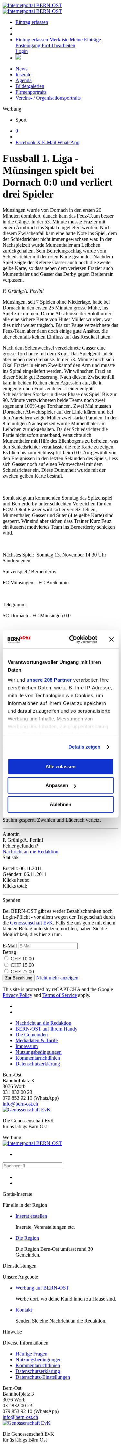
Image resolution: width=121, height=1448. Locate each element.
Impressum (26, 1046)
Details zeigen (84, 747)
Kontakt (23, 1310)
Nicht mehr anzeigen (57, 977)
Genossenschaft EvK (31, 922)
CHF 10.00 (22, 958)
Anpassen (56, 785)
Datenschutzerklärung (37, 1063)
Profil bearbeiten (58, 45)
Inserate (23, 74)
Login (21, 51)
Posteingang (28, 45)
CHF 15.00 (22, 965)
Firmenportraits (30, 92)
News (21, 68)
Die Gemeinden (31, 1034)
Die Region (27, 1238)
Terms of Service (59, 995)
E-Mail (10, 945)
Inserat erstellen (31, 1216)
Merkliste (59, 39)
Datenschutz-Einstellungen (42, 1377)
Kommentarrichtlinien (37, 1058)
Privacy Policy (17, 995)
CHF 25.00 (22, 971)
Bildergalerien (29, 86)
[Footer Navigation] (18, 57)
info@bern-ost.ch (20, 1104)
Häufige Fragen (31, 1353)
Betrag (9, 952)
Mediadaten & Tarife (36, 1040)
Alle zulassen (60, 766)
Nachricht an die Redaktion (30, 851)
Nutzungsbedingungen (38, 1052)
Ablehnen (60, 804)
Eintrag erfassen (31, 22)
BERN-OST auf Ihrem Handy (46, 1029)
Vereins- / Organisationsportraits (48, 98)
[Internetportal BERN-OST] (32, 8)
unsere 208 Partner (49, 680)
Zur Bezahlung (18, 978)
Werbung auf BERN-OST (42, 1288)
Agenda (23, 80)
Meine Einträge (85, 39)
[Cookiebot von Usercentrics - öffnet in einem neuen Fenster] (72, 639)
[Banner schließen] (111, 639)
